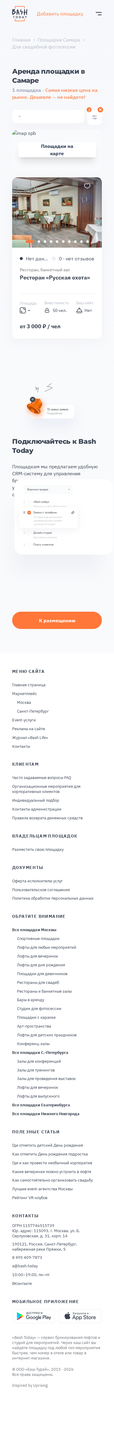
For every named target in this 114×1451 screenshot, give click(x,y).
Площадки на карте (57, 149)
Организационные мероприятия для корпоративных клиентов (46, 789)
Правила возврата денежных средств (47, 818)
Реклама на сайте (28, 729)
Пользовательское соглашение (41, 890)
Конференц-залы (33, 1043)
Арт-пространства (34, 1026)
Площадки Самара (59, 40)
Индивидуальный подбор (35, 800)
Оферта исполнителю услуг (37, 881)
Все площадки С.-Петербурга (40, 1052)
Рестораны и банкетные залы (44, 991)
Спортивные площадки (38, 938)
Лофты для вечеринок (37, 956)
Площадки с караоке (36, 1017)
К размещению (57, 620)
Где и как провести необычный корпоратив (52, 1163)
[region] (57, 212)
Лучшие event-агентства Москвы (42, 1189)
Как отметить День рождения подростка (50, 1154)
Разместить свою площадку (38, 849)
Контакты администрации (36, 809)
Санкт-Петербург (33, 711)
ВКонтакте (22, 1283)
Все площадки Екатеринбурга (41, 1105)
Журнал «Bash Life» (30, 737)
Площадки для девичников (42, 973)
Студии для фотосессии (39, 1008)
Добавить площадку (60, 14)
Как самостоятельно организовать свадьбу (52, 1180)
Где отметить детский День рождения (47, 1145)
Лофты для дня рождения (41, 965)
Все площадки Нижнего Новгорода (45, 1114)
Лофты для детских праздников (47, 1035)
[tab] (30, 241)
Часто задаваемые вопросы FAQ (41, 777)
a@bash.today (25, 1266)
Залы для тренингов (36, 1070)
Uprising (40, 1385)
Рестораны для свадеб (38, 982)
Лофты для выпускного (38, 1096)
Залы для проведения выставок (46, 1078)
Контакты (21, 746)
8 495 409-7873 (27, 1257)
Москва (24, 702)
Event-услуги (24, 720)
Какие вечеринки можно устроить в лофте (51, 1171)
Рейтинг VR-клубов (29, 1197)
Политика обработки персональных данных (53, 898)
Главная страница (29, 685)
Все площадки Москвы (34, 930)
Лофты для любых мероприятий (46, 947)
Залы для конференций (39, 1061)
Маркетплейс (24, 693)
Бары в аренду (30, 1000)
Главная (21, 40)
